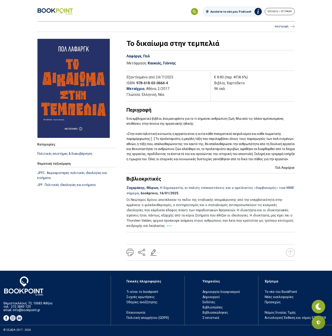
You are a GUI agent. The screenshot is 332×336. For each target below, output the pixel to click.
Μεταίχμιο (135, 89)
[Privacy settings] (318, 322)
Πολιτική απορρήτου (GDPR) (147, 318)
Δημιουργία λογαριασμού (221, 292)
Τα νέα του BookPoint (281, 292)
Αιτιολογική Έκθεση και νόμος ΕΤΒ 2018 (295, 318)
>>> (169, 226)
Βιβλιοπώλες (213, 307)
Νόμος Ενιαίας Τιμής (280, 313)
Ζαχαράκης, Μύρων (142, 188)
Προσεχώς (273, 302)
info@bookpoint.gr (26, 310)
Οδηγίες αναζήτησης (141, 302)
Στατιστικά (211, 318)
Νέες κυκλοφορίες (279, 297)
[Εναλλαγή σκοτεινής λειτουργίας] (318, 306)
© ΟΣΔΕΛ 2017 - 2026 (17, 329)
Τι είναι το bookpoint (142, 292)
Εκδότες (209, 302)
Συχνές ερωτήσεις (140, 297)
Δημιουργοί (211, 297)
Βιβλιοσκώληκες (215, 313)
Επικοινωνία (135, 313)
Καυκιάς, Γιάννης (162, 63)
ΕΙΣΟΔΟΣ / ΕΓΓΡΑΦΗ (280, 11)
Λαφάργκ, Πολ (138, 56)
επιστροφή (281, 26)
